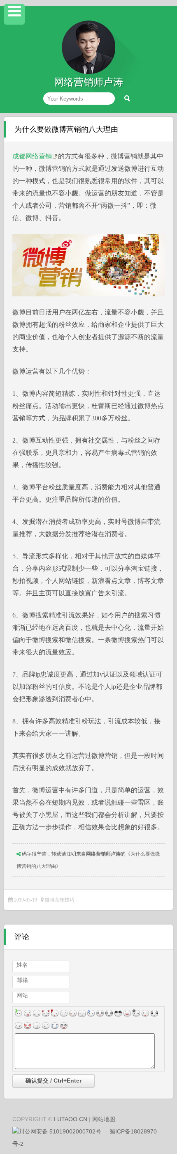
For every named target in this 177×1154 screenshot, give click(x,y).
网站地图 (103, 1119)
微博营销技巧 (60, 900)
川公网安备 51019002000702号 (60, 1131)
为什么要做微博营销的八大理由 (66, 129)
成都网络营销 (32, 156)
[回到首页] (88, 72)
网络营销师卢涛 (103, 854)
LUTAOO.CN (70, 1119)
